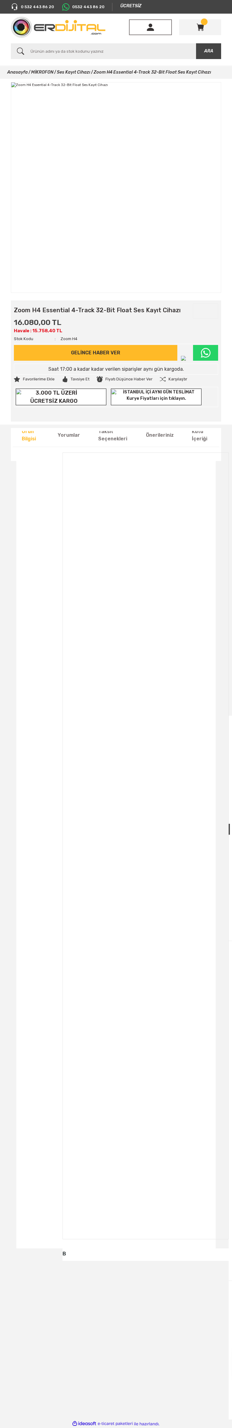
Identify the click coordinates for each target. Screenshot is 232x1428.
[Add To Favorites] (34, 379)
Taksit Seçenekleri (112, 435)
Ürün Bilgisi (29, 435)
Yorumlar (69, 435)
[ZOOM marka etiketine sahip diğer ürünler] (205, 311)
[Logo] (58, 27)
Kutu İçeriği (199, 435)
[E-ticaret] (115, 1423)
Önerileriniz (160, 435)
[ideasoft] (84, 1423)
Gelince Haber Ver (95, 353)
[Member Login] (150, 27)
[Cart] (200, 27)
